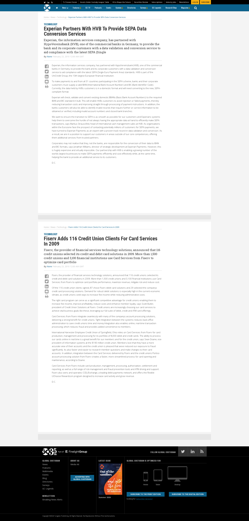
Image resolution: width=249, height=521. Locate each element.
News (64, 7)
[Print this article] (46, 86)
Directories (131, 7)
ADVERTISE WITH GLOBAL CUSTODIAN (82, 478)
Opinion (119, 7)
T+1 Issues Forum (70, 2)
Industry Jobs (171, 2)
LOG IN (195, 2)
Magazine (185, 7)
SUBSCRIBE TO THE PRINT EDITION (145, 494)
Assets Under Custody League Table (94, 2)
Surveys (143, 7)
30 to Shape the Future (122, 2)
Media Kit (74, 464)
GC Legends (156, 7)
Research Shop (171, 7)
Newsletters (184, 2)
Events (108, 7)
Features (76, 7)
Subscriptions (157, 2)
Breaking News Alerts (52, 499)
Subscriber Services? (144, 499)
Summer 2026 (105, 497)
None (49, 56)
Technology (50, 24)
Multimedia (47, 471)
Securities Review (141, 2)
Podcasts (98, 7)
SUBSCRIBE (205, 2)
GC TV (87, 7)
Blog (44, 478)
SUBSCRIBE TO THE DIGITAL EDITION (188, 494)
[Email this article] (47, 81)
